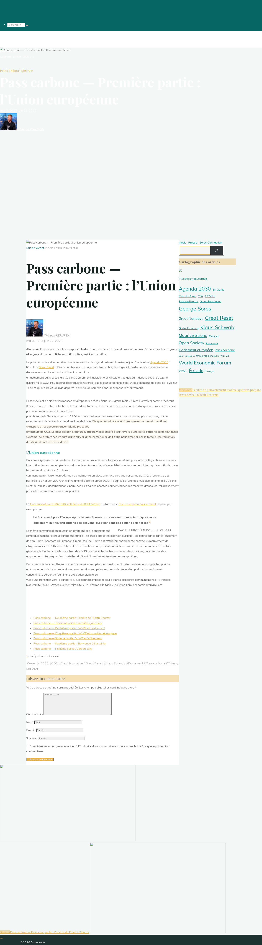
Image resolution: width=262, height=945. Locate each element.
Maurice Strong (193, 335)
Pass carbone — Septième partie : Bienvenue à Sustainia (69, 643)
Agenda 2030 (159, 362)
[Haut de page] (1, 938)
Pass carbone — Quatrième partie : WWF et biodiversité (69, 628)
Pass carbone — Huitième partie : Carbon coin (62, 648)
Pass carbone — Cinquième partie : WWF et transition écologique (75, 633)
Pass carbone (155, 663)
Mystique (214, 336)
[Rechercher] (27, 25)
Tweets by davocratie (193, 278)
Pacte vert (135, 663)
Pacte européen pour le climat (137, 504)
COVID (210, 296)
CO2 (54, 663)
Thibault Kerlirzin (21, 71)
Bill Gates (218, 289)
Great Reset (46, 367)
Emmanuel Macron (188, 301)
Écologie (209, 371)
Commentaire (34, 714)
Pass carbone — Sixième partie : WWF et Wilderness (67, 638)
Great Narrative (71, 663)
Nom (30, 722)
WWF (183, 371)
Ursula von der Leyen (207, 355)
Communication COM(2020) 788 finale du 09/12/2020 (65, 504)
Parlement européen (196, 350)
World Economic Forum (205, 362)
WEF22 (224, 355)
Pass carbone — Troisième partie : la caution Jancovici (67, 623)
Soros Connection (210, 242)
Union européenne (187, 356)
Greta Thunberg (189, 328)
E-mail (30, 730)
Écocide (196, 370)
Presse (192, 242)
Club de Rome (187, 296)
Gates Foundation (210, 301)
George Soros (195, 308)
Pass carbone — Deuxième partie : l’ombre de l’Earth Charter (71, 618)
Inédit (4, 71)
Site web (32, 738)
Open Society (191, 342)
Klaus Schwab (115, 663)
